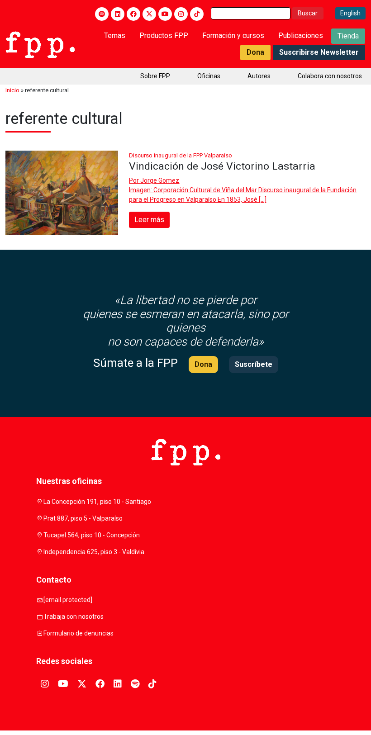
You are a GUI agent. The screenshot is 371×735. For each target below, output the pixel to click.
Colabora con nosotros (330, 76)
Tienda (348, 36)
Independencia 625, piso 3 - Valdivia (93, 551)
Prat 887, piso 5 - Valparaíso (83, 518)
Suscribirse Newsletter (319, 52)
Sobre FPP (155, 76)
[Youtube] (165, 14)
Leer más (149, 219)
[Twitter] (149, 14)
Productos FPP (163, 35)
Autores (259, 76)
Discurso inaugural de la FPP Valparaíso (180, 155)
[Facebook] (133, 14)
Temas (114, 35)
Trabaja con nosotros (73, 616)
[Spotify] (102, 14)
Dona (255, 52)
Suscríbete (253, 364)
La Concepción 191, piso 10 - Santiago (97, 501)
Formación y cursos (233, 35)
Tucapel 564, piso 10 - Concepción (91, 535)
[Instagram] (181, 14)
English (350, 13)
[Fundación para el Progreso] (40, 43)
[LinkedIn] (117, 14)
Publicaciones (300, 35)
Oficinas (208, 76)
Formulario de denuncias (78, 633)
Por (154, 180)
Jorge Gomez (159, 180)
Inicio (12, 90)
